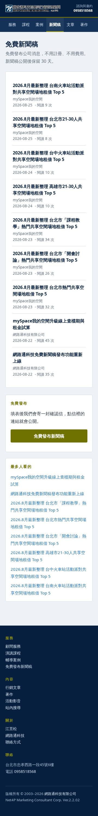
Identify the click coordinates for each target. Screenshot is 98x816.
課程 (26, 24)
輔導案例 (13, 659)
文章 (70, 24)
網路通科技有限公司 (60, 793)
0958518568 (83, 10)
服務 (12, 24)
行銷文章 (13, 687)
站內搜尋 (13, 707)
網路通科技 (14, 735)
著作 (84, 24)
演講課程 (13, 653)
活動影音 (13, 700)
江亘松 (11, 728)
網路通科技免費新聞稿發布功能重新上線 (47, 493)
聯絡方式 (13, 742)
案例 (39, 24)
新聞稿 (55, 24)
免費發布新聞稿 (49, 436)
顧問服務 (13, 646)
